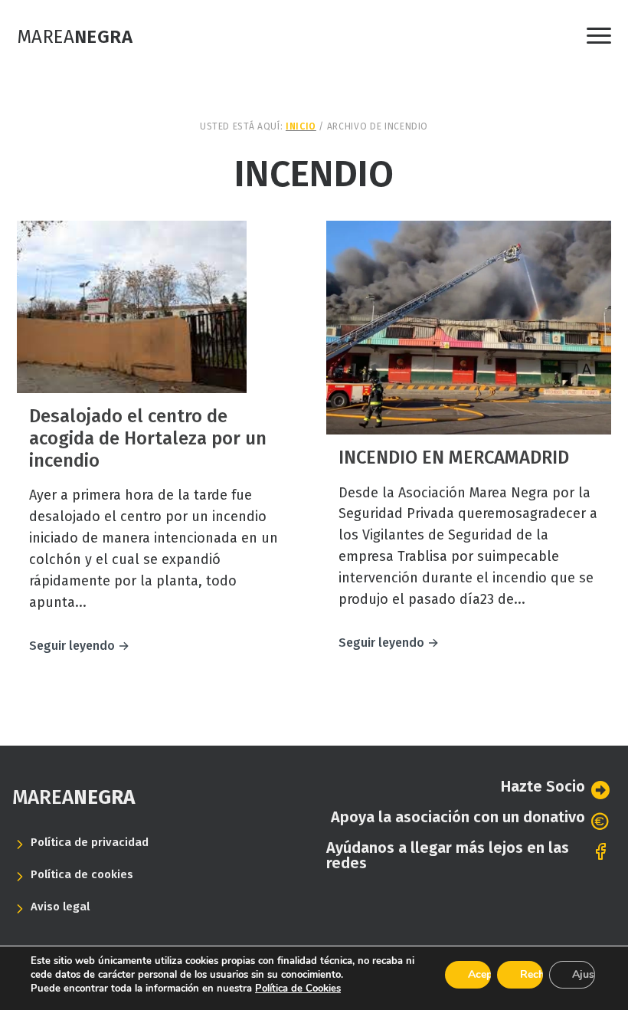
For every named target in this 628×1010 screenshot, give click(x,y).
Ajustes (583, 974)
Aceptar (479, 974)
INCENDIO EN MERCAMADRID (454, 457)
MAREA (73, 797)
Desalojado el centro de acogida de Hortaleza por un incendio (148, 438)
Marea (74, 37)
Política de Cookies (298, 988)
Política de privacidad (90, 842)
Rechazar (531, 974)
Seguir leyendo (79, 645)
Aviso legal (60, 906)
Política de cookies (82, 874)
